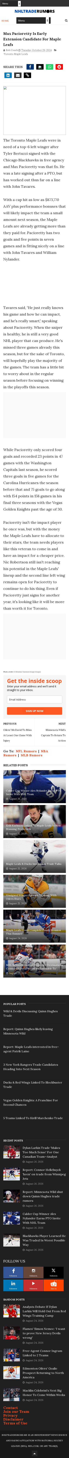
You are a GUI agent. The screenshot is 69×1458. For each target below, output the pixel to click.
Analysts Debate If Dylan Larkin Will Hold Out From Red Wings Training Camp (44, 1311)
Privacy (10, 1415)
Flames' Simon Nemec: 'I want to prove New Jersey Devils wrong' (44, 1333)
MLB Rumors (31, 755)
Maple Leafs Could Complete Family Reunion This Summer (33, 932)
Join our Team (16, 1411)
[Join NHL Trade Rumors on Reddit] (53, 1283)
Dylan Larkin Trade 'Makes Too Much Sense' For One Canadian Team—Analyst (41, 1152)
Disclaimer (13, 1419)
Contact (10, 1407)
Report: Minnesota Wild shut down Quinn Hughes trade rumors (43, 1196)
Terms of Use (15, 1423)
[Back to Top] (34, 1453)
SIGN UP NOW (34, 711)
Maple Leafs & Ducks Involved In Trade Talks (33, 864)
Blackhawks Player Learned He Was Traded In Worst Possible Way (44, 1240)
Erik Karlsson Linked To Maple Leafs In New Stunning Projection (33, 827)
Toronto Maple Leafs (16, 54)
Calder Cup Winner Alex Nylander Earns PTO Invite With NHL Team (33, 792)
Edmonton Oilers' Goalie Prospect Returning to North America (43, 1373)
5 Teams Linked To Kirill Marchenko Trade (33, 1118)
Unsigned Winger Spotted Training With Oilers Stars (31, 897)
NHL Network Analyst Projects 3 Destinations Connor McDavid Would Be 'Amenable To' (34, 966)
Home (5, 20)
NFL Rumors (26, 751)
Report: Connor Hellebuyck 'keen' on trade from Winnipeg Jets (44, 1174)
